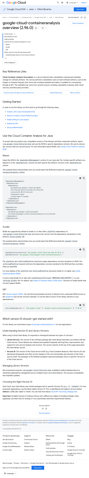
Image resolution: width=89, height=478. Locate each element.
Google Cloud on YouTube (76, 450)
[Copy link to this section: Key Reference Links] (28, 71)
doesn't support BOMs (14, 294)
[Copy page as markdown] (43, 28)
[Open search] (58, 2)
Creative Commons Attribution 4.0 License (61, 420)
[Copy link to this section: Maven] (11, 155)
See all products (8, 439)
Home (4, 17)
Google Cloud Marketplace (12, 446)
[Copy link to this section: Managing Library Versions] (31, 366)
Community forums (31, 439)
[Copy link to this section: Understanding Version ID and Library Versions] (51, 331)
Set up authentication (15, 127)
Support (27, 443)
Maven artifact (75, 93)
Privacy (16, 463)
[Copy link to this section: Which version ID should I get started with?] (55, 319)
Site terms (24, 463)
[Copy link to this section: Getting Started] (23, 102)
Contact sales (7, 450)
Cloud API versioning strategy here (64, 392)
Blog (68, 439)
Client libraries (44, 9)
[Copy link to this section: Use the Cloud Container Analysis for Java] (55, 136)
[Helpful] (81, 17)
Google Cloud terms (37, 463)
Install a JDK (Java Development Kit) (21, 112)
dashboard (9, 297)
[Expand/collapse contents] (14, 34)
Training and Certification (54, 455)
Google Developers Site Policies (58, 422)
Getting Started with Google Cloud (55, 444)
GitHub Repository (56, 93)
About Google (7, 463)
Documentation (14, 17)
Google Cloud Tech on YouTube (74, 454)
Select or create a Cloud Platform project (22, 116)
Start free (80, 9)
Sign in (84, 2)
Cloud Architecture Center (55, 452)
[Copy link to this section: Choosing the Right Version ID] (34, 382)
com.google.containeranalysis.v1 (43, 324)
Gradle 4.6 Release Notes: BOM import (47, 281)
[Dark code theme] (80, 178)
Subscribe (38, 468)
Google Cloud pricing (9, 443)
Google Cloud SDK (16, 9)
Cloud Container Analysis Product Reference (18, 93)
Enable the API (12, 123)
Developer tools (27, 17)
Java (31, 9)
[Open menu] (3, 2)
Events (69, 443)
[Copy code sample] (84, 178)
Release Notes (29, 446)
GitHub (48, 439)
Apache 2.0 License (28, 422)
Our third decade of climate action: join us (60, 463)
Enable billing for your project (18, 120)
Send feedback (78, 23)
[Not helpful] (84, 17)
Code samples (51, 448)
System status (29, 450)
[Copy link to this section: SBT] (8, 289)
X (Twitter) (71, 446)
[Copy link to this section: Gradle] (11, 227)
